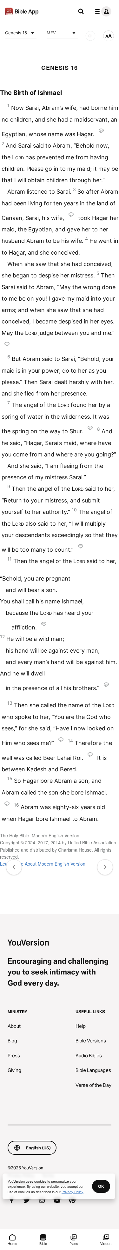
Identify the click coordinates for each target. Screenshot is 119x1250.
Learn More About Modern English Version (42, 864)
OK (101, 1186)
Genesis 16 (16, 32)
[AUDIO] (90, 36)
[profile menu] (102, 11)
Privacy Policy (72, 1191)
